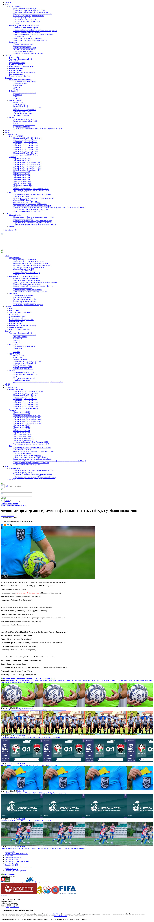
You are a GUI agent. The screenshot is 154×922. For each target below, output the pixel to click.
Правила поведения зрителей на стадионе (28, 53)
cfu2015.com (5, 505)
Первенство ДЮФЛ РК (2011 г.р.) (25, 142)
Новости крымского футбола (19, 76)
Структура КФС (15, 6)
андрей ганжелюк (140, 680)
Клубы (7, 130)
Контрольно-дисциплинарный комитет (27, 29)
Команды (16, 87)
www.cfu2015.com (55, 914)
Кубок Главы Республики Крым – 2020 (27, 166)
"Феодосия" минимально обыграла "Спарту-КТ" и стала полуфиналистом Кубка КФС (32, 737)
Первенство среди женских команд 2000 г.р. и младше (32, 222)
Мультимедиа (9, 874)
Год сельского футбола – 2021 (24, 119)
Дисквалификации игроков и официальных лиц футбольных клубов (38, 128)
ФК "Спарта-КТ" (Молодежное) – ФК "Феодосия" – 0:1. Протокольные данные (29, 765)
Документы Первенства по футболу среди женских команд (34, 224)
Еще (10, 192)
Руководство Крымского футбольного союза (29, 10)
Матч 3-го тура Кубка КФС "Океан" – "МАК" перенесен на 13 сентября (26, 820)
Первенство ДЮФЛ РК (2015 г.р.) (25, 149)
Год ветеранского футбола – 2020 (25, 121)
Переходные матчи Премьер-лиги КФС (27, 108)
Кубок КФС (13, 61)
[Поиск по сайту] (2, 483)
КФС (7, 4)
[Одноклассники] (5, 525)
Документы (13, 42)
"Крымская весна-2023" (21, 160)
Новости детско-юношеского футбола (26, 211)
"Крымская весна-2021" (21, 174)
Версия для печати (7, 516)
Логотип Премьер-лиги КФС (23, 17)
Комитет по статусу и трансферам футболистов (30, 40)
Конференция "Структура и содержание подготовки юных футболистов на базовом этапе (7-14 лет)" (49, 207)
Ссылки (12, 117)
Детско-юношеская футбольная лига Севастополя (31, 209)
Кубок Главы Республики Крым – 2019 (27, 168)
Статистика (17, 85)
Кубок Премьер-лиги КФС (22, 113)
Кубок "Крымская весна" (22, 112)
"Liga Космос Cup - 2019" (22, 183)
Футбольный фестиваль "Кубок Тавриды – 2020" (31, 189)
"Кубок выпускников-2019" (23, 185)
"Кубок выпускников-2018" (23, 187)
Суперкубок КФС (19, 104)
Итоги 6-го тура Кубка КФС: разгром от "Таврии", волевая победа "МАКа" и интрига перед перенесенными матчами (43, 848)
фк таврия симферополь (39, 680)
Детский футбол (11, 134)
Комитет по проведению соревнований (27, 38)
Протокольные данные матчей (24, 125)
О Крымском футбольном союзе (24, 8)
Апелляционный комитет (22, 36)
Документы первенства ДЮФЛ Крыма (27, 202)
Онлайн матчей (19, 102)
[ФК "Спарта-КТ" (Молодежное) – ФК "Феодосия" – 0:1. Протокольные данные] (22, 761)
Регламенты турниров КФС (23, 115)
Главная (8, 2)
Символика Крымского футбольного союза (28, 16)
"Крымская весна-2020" (21, 175)
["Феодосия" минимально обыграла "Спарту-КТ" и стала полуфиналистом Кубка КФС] (22, 734)
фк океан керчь (90, 680)
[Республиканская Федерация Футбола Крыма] (40, 894)
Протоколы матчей (16, 65)
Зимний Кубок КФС (20, 106)
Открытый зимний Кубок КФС (24, 110)
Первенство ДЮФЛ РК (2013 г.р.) (25, 145)
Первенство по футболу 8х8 (23, 219)
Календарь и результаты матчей (24, 81)
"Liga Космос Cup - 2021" (22, 181)
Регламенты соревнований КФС (24, 48)
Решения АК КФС (15, 70)
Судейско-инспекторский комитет (25, 27)
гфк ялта (100, 680)
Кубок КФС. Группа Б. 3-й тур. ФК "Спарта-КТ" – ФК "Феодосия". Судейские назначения (33, 793)
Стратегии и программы (22, 46)
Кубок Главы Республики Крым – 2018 (27, 170)
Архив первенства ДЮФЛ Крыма (25, 155)
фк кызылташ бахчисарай (76, 680)
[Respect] (19, 894)
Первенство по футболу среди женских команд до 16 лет (33, 217)
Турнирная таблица (20, 83)
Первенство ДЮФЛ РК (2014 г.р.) (25, 147)
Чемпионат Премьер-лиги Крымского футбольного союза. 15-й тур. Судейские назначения (33, 710)
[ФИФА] (67, 894)
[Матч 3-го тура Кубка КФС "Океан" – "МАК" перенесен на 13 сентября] (22, 817)
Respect (16, 23)
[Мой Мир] (8, 525)
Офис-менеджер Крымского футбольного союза (30, 12)
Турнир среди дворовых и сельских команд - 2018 (31, 191)
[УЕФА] (55, 894)
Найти (7, 486)
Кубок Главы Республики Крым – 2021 (27, 164)
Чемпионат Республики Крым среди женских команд (32, 221)
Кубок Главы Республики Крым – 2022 (27, 162)
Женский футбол (15, 215)
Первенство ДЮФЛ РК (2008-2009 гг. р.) (28, 138)
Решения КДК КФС (16, 68)
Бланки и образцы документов (24, 51)
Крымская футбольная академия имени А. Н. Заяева (32, 194)
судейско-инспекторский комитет (18, 680)
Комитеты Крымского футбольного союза (24, 25)
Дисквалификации (16, 74)
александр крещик (27, 682)
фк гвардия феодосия (110, 680)
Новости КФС (14, 57)
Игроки (7, 132)
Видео (15, 123)
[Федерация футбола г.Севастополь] (47, 894)
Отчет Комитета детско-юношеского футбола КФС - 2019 (33, 198)
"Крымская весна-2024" (21, 159)
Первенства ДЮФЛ (16, 136)
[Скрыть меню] (2, 498)
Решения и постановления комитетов (22, 72)
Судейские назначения (17, 63)
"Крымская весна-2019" (21, 177)
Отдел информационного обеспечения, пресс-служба (32, 14)
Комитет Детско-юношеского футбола (27, 33)
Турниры (8, 78)
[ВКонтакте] (2, 525)
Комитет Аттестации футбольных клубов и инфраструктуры (35, 31)
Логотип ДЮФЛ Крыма (22, 200)
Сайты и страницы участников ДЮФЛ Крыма (30, 204)
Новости (8, 55)
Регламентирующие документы (24, 49)
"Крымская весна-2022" (21, 172)
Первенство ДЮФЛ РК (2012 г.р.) (25, 144)
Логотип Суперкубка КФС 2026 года (26, 21)
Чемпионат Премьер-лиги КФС (20, 59)
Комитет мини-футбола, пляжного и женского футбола (33, 34)
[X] (11, 525)
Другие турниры (15, 100)
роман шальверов (14, 682)
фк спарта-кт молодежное (57, 680)
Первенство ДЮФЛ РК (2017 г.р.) (25, 153)
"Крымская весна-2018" (21, 179)
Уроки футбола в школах (22, 196)
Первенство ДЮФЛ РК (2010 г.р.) (25, 140)
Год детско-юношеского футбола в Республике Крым (32, 206)
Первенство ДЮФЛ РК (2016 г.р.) (25, 151)
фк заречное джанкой (126, 680)
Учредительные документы (23, 44)
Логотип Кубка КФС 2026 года (24, 19)
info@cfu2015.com (12, 907)
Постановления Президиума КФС (21, 66)
